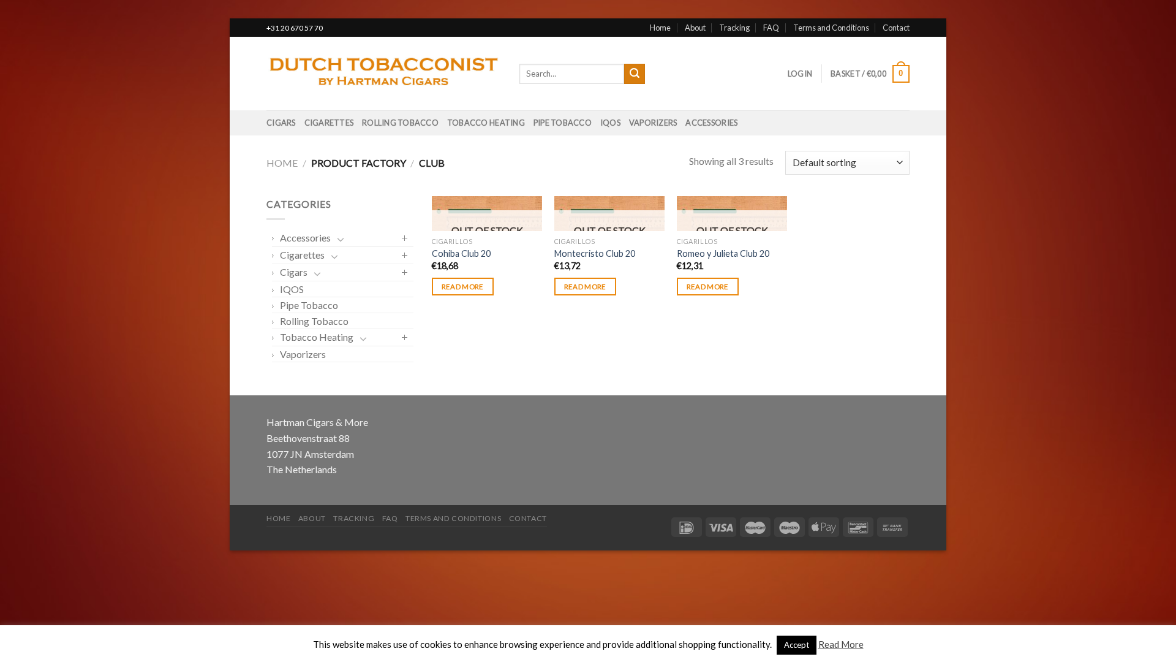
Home (660, 27)
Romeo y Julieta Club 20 (723, 253)
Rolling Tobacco (400, 122)
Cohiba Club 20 (461, 253)
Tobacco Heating (486, 122)
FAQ (771, 27)
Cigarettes (329, 122)
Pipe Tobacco (562, 122)
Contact (896, 27)
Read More (841, 644)
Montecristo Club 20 (594, 253)
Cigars (281, 122)
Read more (463, 287)
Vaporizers (653, 122)
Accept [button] (796, 645)
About (695, 27)
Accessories (711, 122)
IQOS (610, 122)
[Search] (634, 74)
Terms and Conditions (831, 27)
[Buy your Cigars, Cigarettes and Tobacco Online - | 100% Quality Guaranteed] (383, 74)
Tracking (734, 27)
